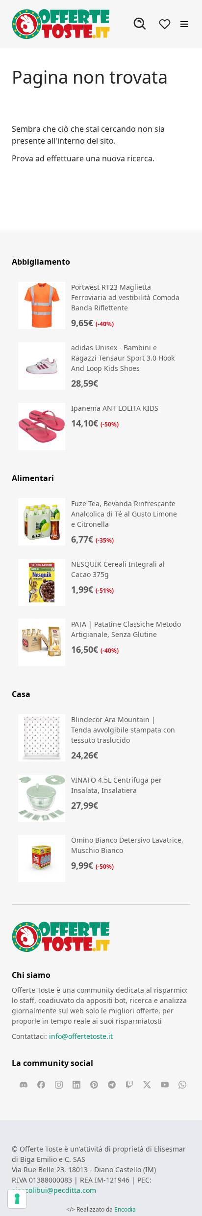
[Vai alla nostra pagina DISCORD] (23, 1085)
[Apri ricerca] (140, 24)
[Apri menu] (184, 24)
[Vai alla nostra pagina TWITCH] (129, 1085)
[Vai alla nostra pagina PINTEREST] (94, 1085)
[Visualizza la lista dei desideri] (165, 24)
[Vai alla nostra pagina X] (147, 1085)
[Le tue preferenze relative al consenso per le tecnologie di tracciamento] (17, 1198)
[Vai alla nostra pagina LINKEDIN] (76, 1085)
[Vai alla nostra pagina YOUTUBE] (165, 1085)
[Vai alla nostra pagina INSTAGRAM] (59, 1085)
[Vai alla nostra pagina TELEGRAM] (112, 1085)
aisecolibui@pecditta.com (54, 1190)
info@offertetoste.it (81, 1036)
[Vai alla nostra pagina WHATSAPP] (182, 1085)
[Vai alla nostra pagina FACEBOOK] (41, 1085)
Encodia (125, 1209)
